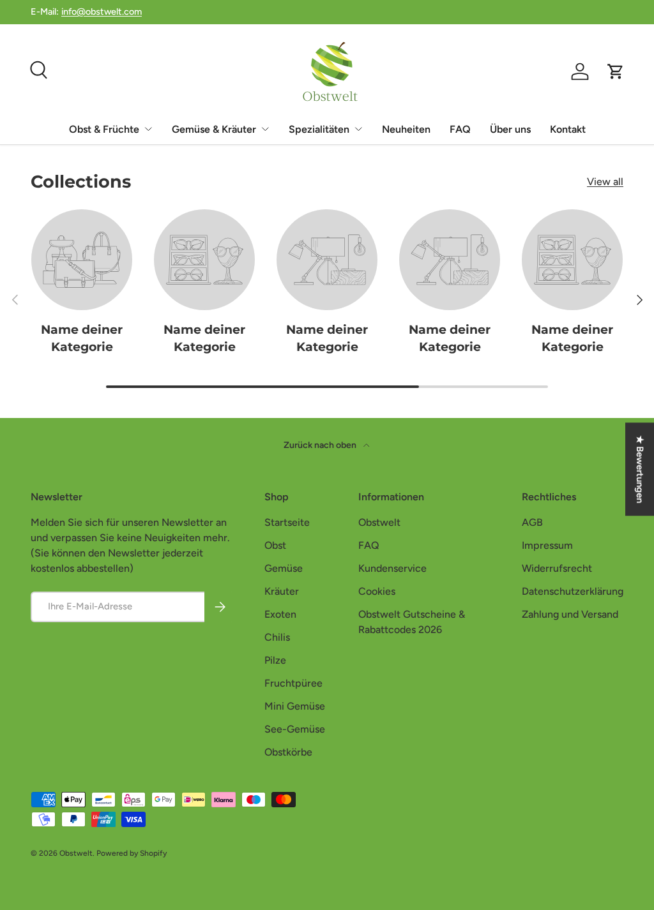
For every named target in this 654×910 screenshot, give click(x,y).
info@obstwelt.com (101, 11)
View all (605, 181)
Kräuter (281, 591)
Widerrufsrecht (557, 568)
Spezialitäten (319, 129)
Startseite (287, 522)
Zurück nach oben (321, 445)
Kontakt (568, 129)
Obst (275, 545)
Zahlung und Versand (570, 614)
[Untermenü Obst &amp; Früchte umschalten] (148, 129)
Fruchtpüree (293, 683)
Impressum (547, 545)
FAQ (460, 129)
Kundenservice (392, 568)
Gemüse (283, 568)
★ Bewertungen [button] (640, 469)
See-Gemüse (294, 729)
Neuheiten (406, 129)
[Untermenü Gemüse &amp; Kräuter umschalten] (265, 129)
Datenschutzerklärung (572, 591)
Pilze (275, 660)
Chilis (277, 637)
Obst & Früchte (104, 129)
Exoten (280, 614)
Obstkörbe (288, 752)
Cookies (376, 591)
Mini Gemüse (294, 706)
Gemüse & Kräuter (214, 129)
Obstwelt (379, 522)
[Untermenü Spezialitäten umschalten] (358, 129)
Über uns (510, 129)
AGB (532, 522)
